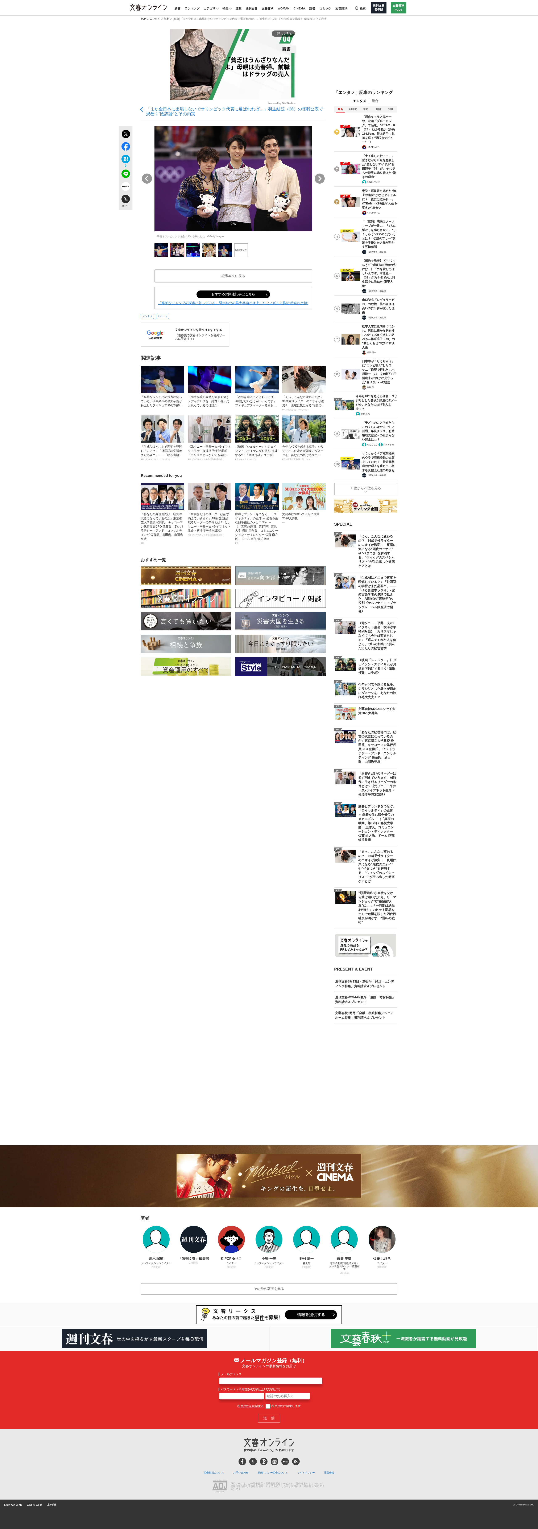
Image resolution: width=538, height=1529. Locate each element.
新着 (178, 8)
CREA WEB (34, 1504)
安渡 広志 (365, 414)
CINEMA (299, 8)
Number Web (13, 1504)
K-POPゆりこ (373, 147)
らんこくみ (372, 444)
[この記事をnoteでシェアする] (125, 187)
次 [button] (320, 179)
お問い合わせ (240, 1472)
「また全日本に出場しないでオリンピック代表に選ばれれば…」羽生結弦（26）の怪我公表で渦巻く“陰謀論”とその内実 (234, 111)
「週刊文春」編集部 (376, 252)
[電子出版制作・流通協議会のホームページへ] (219, 1486)
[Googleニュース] (274, 1461)
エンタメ (155, 18)
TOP (143, 18)
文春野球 (341, 8)
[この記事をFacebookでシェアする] (125, 147)
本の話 (51, 1504)
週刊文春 (251, 8)
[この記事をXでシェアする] (125, 134)
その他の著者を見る (269, 1288)
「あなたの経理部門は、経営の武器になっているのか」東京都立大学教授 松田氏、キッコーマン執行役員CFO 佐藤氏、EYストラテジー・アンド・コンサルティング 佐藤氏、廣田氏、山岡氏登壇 (162, 528)
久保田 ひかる (373, 182)
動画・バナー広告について (273, 1472)
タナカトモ (388, 444)
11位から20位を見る (365, 488)
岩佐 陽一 (371, 352)
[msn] (285, 1461)
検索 (363, 8)
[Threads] (264, 1461)
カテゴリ (209, 8)
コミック (325, 8)
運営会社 (329, 1472)
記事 (166, 18)
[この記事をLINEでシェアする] (125, 174)
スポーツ (162, 316)
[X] (253, 1461)
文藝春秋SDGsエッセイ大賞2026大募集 (300, 518)
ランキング (192, 8)
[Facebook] (242, 1461)
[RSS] (296, 1461)
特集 (225, 8)
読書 (312, 8)
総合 (375, 101)
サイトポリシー (306, 1472)
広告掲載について (214, 1472)
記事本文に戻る (233, 276)
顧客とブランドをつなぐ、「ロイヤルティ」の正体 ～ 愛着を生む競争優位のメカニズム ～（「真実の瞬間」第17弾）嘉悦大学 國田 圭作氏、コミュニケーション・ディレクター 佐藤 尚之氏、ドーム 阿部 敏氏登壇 (256, 528)
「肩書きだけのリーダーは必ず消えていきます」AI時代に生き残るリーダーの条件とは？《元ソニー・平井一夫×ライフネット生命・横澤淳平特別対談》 (209, 524)
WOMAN (283, 8)
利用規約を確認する (250, 1406)
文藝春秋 (267, 8)
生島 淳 (370, 387)
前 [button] (147, 179)
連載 (238, 8)
